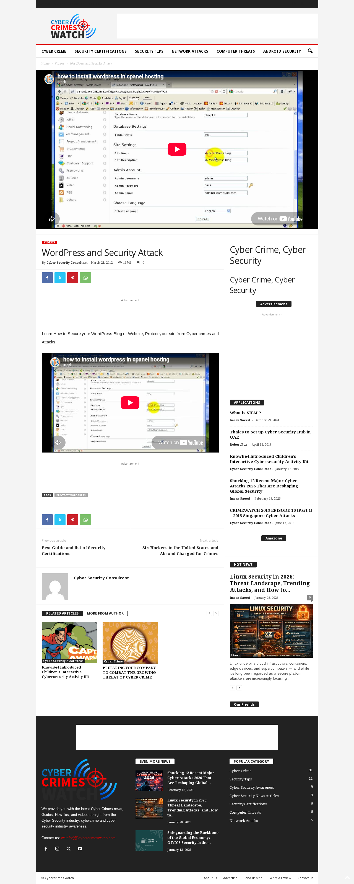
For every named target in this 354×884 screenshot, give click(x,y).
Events (44, 4)
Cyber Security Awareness (63, 660)
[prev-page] (209, 613)
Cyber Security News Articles (254, 796)
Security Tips (149, 51)
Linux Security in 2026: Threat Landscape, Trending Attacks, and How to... (270, 583)
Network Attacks (190, 51)
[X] (302, 4)
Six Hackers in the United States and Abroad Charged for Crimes (180, 550)
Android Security (282, 51)
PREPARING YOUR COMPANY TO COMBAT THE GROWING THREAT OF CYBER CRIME (129, 672)
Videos (59, 63)
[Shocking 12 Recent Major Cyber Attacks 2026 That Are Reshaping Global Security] (149, 780)
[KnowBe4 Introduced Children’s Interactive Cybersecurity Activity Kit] (69, 642)
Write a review (280, 878)
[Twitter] (60, 277)
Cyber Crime (53, 51)
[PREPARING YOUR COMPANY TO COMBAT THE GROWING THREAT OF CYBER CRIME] (130, 643)
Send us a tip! (253, 878)
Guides (59, 4)
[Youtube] (311, 4)
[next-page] (239, 688)
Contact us (305, 878)
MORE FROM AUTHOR (105, 613)
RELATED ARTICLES (62, 613)
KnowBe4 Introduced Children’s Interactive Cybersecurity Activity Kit (65, 672)
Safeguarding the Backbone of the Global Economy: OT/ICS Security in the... (192, 838)
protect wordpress (71, 495)
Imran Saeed (240, 420)
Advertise (76, 4)
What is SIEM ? (245, 412)
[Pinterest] (72, 277)
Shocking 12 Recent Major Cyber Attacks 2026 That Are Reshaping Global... (190, 778)
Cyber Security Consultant (66, 262)
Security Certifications (101, 51)
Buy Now (95, 4)
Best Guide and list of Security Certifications (74, 550)
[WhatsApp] (85, 277)
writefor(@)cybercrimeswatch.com (88, 838)
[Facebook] (285, 4)
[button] (310, 51)
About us (210, 878)
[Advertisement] (217, 26)
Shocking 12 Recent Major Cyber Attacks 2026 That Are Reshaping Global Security (264, 486)
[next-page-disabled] (216, 613)
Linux (235, 655)
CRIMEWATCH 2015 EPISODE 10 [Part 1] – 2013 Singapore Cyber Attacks (271, 513)
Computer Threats (236, 51)
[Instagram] (293, 4)
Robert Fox (238, 444)
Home (45, 63)
